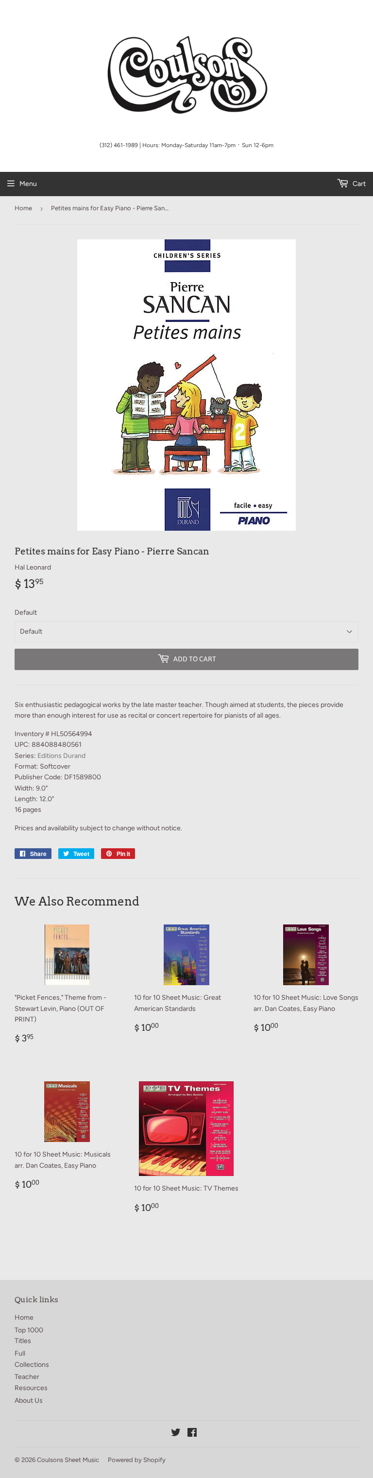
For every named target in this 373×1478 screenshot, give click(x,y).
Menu (28, 184)
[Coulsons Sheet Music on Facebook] (192, 1434)
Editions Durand (61, 756)
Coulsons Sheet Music (68, 1459)
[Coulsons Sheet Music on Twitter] (176, 1434)
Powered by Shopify (137, 1459)
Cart (358, 184)
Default (26, 612)
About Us (29, 1400)
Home (23, 208)
